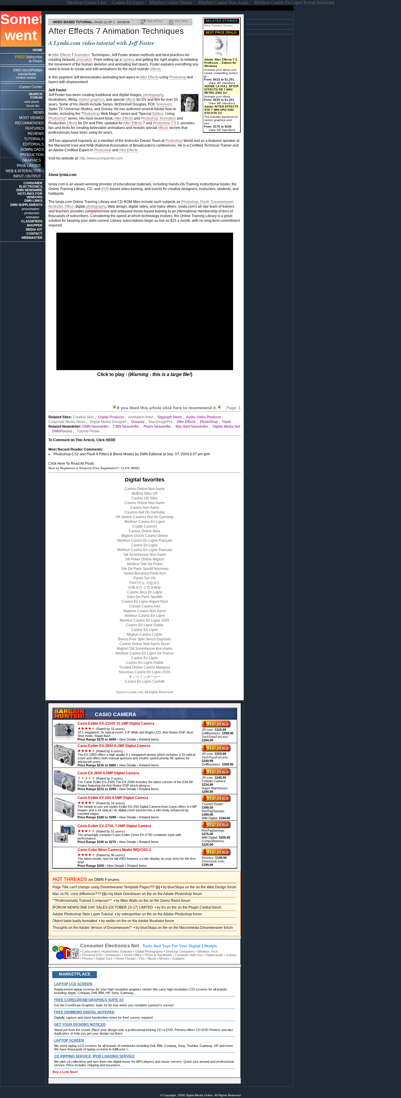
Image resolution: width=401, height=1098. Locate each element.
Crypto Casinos (144, 526)
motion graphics (91, 100)
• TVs (141, 958)
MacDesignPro (161, 422)
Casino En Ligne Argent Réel (145, 602)
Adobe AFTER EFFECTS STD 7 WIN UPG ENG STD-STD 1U (221, 110)
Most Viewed (31, 118)
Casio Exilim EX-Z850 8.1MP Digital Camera (113, 746)
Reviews (36, 134)
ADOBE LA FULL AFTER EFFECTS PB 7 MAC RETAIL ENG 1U (221, 89)
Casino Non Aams (144, 508)
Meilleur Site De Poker (145, 564)
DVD (105, 189)
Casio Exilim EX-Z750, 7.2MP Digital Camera (114, 826)
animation (84, 60)
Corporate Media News (66, 422)
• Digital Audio (213, 955)
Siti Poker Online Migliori (144, 559)
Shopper (34, 225)
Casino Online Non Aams (144, 489)
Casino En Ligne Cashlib (145, 681)
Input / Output (27, 176)
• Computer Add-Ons (188, 955)
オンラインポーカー (145, 677)
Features (34, 128)
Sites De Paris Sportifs (144, 597)
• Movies (163, 958)
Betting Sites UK (145, 493)
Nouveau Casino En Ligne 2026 (144, 672)
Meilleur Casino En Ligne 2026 (144, 620)
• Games (230, 955)
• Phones (86, 958)
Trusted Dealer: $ (213, 805)
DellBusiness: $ (217, 733)
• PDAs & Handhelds (157, 955)
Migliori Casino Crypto (144, 634)
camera (128, 60)
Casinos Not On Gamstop (144, 512)
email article (154, 21)
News (38, 112)
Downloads (32, 149)
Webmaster (31, 237)
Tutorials (34, 139)
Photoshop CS (164, 123)
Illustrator (55, 206)
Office (69, 206)
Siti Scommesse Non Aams (144, 555)
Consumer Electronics (30, 184)
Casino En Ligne (144, 545)
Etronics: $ (214, 857)
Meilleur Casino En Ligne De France (145, 653)
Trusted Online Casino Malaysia (144, 667)
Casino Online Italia (144, 531)
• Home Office (132, 955)
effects (155, 69)
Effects (72, 123)
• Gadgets (177, 958)
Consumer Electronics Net (109, 945)
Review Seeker (26, 77)
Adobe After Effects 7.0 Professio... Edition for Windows (220, 63)
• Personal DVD (91, 955)
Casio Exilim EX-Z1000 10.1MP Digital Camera (115, 723)
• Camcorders (90, 951)
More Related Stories (218, 25)
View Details (127, 739)
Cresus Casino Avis (144, 606)
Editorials (33, 144)
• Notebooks (112, 955)
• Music (151, 958)
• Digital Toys (103, 958)
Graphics (31, 160)
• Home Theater (124, 958)
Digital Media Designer (108, 422)
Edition (158, 114)
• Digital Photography (148, 951)
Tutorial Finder (27, 74)
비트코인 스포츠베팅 (144, 587)
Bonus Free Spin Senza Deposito (144, 639)
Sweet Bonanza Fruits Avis (145, 573)
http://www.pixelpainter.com (101, 158)
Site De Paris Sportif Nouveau (145, 569)
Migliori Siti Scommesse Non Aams (144, 649)
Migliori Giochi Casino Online (144, 536)
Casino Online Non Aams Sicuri (144, 644)
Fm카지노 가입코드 (144, 583)
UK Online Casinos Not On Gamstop (144, 517)
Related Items (149, 739)
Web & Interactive (23, 171)
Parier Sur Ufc (145, 578)
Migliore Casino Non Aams (144, 611)
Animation (82, 55)
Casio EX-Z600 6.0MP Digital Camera (108, 773)
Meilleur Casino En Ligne (144, 522)
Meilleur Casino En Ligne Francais (144, 550)
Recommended (29, 123)
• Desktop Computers (179, 951)
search (35, 94)
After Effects (61, 55)
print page (181, 21)
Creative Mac (83, 417)
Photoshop (177, 77)
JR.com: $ (214, 729)
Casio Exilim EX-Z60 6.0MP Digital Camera (112, 798)
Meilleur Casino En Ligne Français (144, 540)
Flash (204, 202)
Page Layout (29, 166)
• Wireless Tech (207, 951)
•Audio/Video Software (116, 951)
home (37, 50)
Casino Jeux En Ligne (144, 592)
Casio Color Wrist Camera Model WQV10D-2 (114, 850)
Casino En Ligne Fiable (145, 625)
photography (153, 95)
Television (164, 104)
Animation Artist (140, 417)
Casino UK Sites (145, 498)
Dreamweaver (222, 202)
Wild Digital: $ (216, 818)
